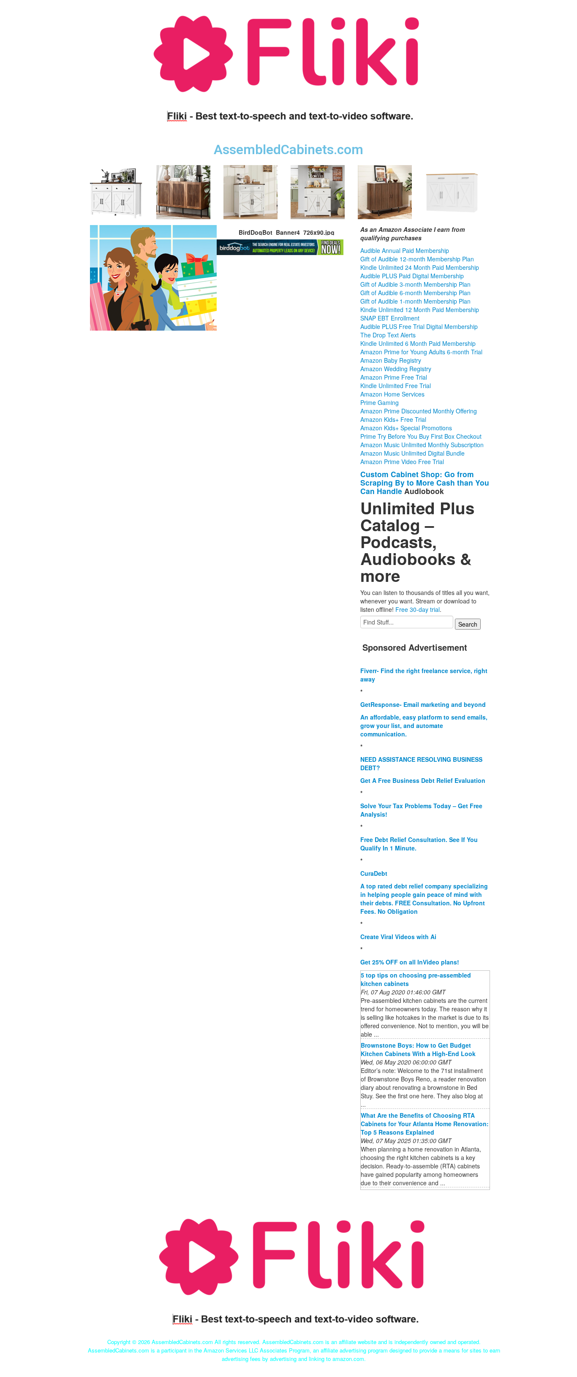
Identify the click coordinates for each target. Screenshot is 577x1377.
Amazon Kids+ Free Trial (393, 419)
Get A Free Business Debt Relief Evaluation (422, 780)
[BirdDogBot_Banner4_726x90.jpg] (153, 276)
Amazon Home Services (392, 394)
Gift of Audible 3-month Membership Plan (415, 284)
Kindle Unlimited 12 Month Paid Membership (419, 309)
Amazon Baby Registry (390, 360)
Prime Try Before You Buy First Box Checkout (421, 436)
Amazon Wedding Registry (395, 368)
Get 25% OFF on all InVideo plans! (409, 962)
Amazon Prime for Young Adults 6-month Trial (421, 352)
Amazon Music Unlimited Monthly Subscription (422, 444)
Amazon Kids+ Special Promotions (406, 428)
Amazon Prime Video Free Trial (402, 461)
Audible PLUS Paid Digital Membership (412, 276)
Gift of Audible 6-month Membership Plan (415, 292)
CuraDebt (373, 873)
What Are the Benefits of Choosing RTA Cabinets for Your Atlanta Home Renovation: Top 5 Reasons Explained (425, 1123)
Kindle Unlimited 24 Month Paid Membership (419, 267)
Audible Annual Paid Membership (404, 250)
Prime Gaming (379, 402)
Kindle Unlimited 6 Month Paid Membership (418, 343)
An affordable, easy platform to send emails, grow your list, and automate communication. (423, 725)
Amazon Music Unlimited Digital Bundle (412, 453)
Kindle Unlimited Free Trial (395, 385)
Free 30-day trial (417, 609)
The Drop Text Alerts (388, 335)
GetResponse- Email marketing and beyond (423, 704)
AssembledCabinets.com (288, 150)
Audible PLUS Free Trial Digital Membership (419, 326)
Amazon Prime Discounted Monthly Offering (418, 411)
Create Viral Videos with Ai (398, 936)
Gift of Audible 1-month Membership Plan (415, 301)
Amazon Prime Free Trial (393, 377)
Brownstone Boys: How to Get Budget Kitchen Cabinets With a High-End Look (418, 1049)
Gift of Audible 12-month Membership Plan (417, 259)
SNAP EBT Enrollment (389, 318)
